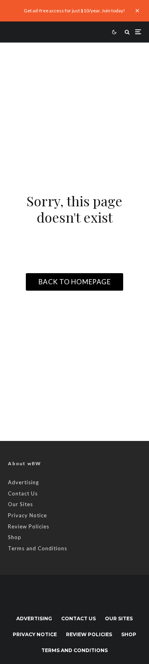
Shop (14, 537)
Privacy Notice (27, 515)
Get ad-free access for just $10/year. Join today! (74, 11)
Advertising (23, 482)
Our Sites (20, 504)
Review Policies (28, 526)
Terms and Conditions (37, 548)
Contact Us (23, 493)
